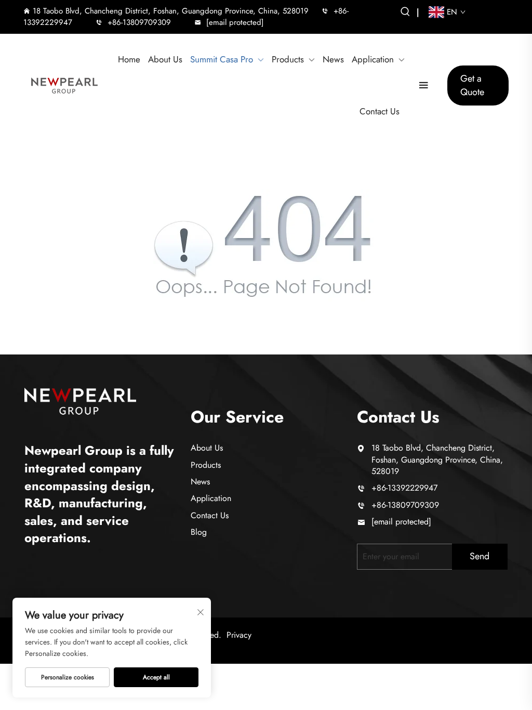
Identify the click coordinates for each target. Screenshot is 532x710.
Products (288, 59)
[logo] (64, 85)
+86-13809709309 (139, 22)
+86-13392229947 (404, 488)
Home (129, 59)
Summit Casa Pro (221, 59)
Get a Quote (472, 85)
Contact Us (380, 111)
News (333, 59)
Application (373, 59)
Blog (199, 532)
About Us (165, 59)
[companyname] (80, 400)
